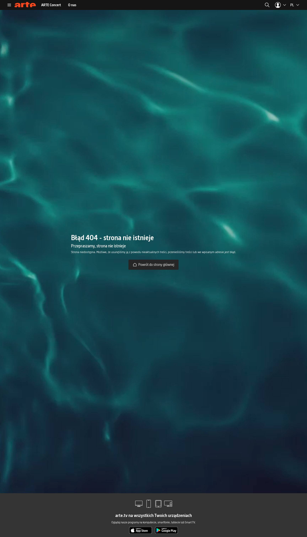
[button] (238, 5)
